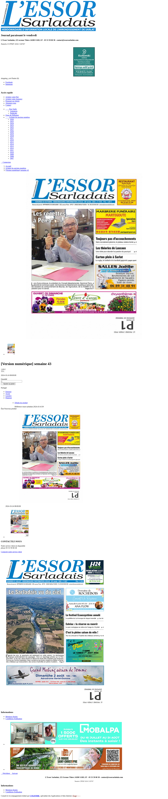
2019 (12, 134)
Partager (8, 392)
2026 (12, 119)
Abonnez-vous (10, 103)
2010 (12, 152)
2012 (12, 148)
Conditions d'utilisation (13, 719)
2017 (12, 138)
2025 (12, 121)
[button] (5, 773)
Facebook (9, 82)
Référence (18, 407)
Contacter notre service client (11, 552)
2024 (12, 124)
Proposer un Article (12, 101)
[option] (86, 733)
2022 (12, 128)
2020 (12, 132)
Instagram (9, 84)
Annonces (13, 111)
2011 (12, 150)
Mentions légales (11, 717)
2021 (12, 130)
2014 (12, 144)
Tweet (7, 394)
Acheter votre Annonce (13, 99)
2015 (12, 142)
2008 (12, 156)
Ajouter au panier (8, 384)
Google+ (8, 396)
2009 (12, 154)
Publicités (13, 113)
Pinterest (8, 398)
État (2, 409)
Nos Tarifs (11, 109)
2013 (12, 146)
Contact (8, 105)
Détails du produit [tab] (21, 403)
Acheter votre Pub (12, 97)
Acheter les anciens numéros (17, 117)
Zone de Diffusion (12, 115)
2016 (12, 140)
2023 (12, 126)
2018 (12, 136)
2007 (12, 158)
